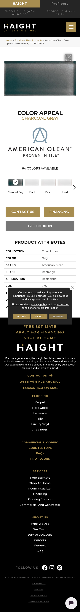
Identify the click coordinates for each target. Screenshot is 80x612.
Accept (21, 316)
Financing (59, 212)
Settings (58, 316)
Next (74, 181)
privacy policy (39, 304)
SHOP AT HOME (40, 338)
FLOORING (40, 396)
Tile (28, 40)
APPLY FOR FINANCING (40, 332)
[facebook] (45, 568)
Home (9, 40)
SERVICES (40, 471)
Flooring (19, 40)
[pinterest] (59, 568)
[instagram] (51, 568)
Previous (5, 181)
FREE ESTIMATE (40, 327)
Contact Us (22, 212)
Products (37, 40)
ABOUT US (40, 517)
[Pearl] (32, 182)
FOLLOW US (27, 567)
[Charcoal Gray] (15, 182)
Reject (39, 316)
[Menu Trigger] (71, 27)
